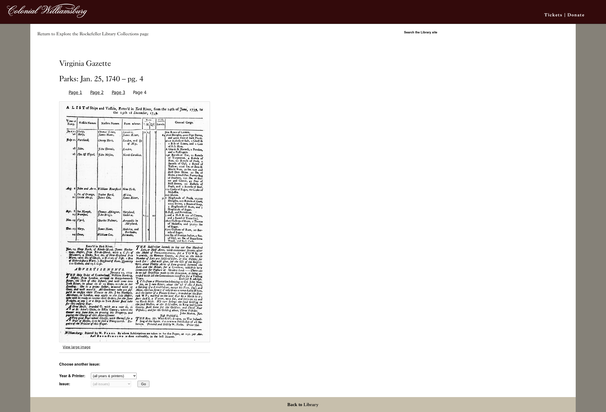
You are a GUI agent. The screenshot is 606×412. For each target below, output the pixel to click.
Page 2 (97, 92)
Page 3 (118, 92)
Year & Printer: (72, 375)
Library (311, 404)
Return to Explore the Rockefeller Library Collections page (93, 33)
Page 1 (75, 92)
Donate (576, 15)
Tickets (553, 15)
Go (143, 384)
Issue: (64, 383)
